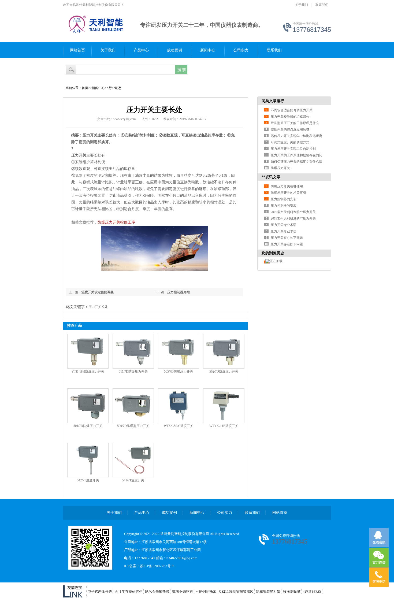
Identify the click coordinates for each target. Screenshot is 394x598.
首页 (85, 88)
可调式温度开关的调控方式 (290, 142)
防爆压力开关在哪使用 (287, 186)
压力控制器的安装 (283, 199)
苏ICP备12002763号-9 (157, 566)
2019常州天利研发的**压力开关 (293, 212)
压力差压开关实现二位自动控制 (293, 149)
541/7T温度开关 (133, 480)
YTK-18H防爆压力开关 (88, 371)
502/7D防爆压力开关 (223, 371)
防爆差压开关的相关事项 (288, 193)
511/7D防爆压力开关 (133, 371)
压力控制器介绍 (178, 292)
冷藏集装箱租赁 (268, 591)
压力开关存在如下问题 (287, 238)
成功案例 (174, 50)
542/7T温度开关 (88, 480)
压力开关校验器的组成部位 (290, 116)
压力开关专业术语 (283, 225)
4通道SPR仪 (312, 591)
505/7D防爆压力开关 (178, 371)
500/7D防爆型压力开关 (133, 426)
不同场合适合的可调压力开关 (292, 110)
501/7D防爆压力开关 (87, 426)
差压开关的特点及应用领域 (290, 129)
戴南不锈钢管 (182, 591)
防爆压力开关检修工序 (116, 222)
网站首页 (77, 50)
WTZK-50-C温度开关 (178, 426)
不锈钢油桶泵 (205, 591)
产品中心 (141, 50)
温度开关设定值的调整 (97, 292)
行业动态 (115, 88)
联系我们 (321, 5)
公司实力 (240, 50)
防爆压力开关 (280, 168)
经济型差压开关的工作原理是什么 (295, 123)
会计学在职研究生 (129, 591)
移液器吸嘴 (291, 591)
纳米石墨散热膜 (157, 591)
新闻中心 (207, 50)
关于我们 (301, 5)
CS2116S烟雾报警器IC (236, 591)
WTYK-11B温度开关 (223, 426)
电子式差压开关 (100, 591)
